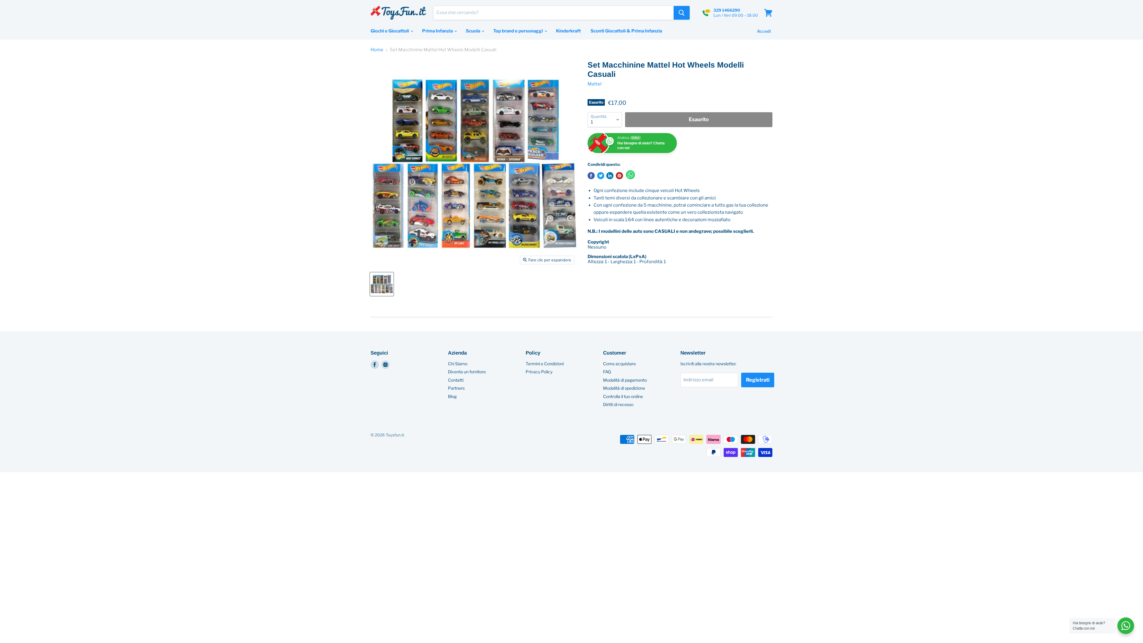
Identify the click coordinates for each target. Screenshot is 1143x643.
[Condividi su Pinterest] (619, 175)
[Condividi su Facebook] (591, 175)
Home (377, 49)
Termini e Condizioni (545, 363)
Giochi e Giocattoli (390, 31)
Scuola (473, 31)
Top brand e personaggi (518, 31)
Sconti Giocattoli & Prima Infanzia (626, 31)
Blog (452, 396)
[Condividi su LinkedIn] (609, 175)
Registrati (757, 380)
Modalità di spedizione (624, 388)
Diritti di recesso (618, 404)
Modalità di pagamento (625, 380)
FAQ (607, 371)
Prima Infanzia (438, 31)
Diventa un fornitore (467, 371)
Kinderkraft (568, 31)
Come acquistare (619, 363)
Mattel (595, 84)
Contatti (455, 380)
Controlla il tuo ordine (623, 396)
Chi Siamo (457, 363)
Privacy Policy (539, 371)
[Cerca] (682, 13)
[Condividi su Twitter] (600, 175)
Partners (456, 388)
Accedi (764, 31)
